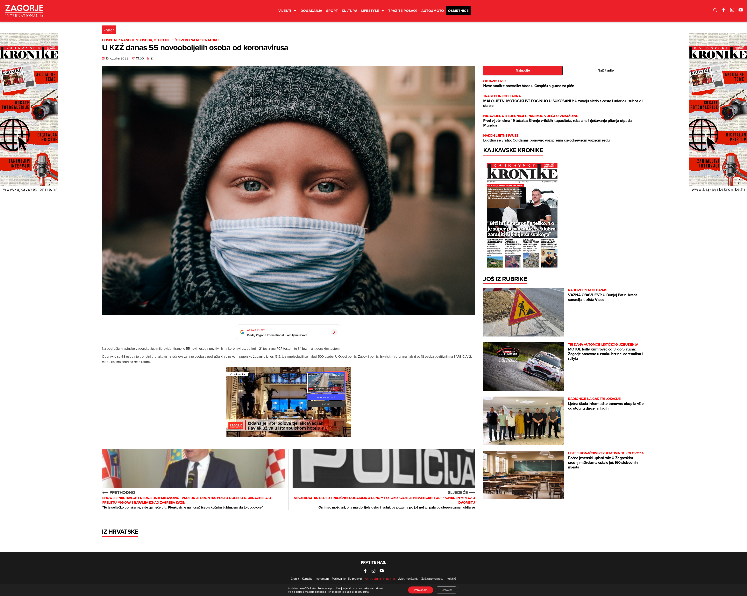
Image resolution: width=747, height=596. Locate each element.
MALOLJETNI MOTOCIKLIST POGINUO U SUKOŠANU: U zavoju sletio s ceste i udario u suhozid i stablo (563, 101)
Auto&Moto (432, 10)
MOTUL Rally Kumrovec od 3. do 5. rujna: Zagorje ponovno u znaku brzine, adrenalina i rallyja (605, 351)
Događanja (311, 10)
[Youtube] (740, 10)
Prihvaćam (420, 590)
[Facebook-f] (723, 10)
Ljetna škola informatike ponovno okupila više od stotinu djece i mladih (606, 404)
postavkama (361, 591)
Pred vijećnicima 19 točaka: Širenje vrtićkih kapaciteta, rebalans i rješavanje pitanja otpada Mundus (557, 121)
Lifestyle (370, 10)
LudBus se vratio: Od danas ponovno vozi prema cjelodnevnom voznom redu (546, 138)
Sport (332, 10)
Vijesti (284, 10)
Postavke (446, 590)
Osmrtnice (458, 10)
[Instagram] (732, 10)
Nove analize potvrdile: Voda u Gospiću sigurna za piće (528, 83)
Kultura (350, 10)
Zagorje (109, 30)
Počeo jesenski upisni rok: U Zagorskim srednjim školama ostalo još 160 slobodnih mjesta (606, 460)
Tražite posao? (402, 10)
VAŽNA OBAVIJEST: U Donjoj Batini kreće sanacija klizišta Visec (602, 295)
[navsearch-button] (715, 11)
